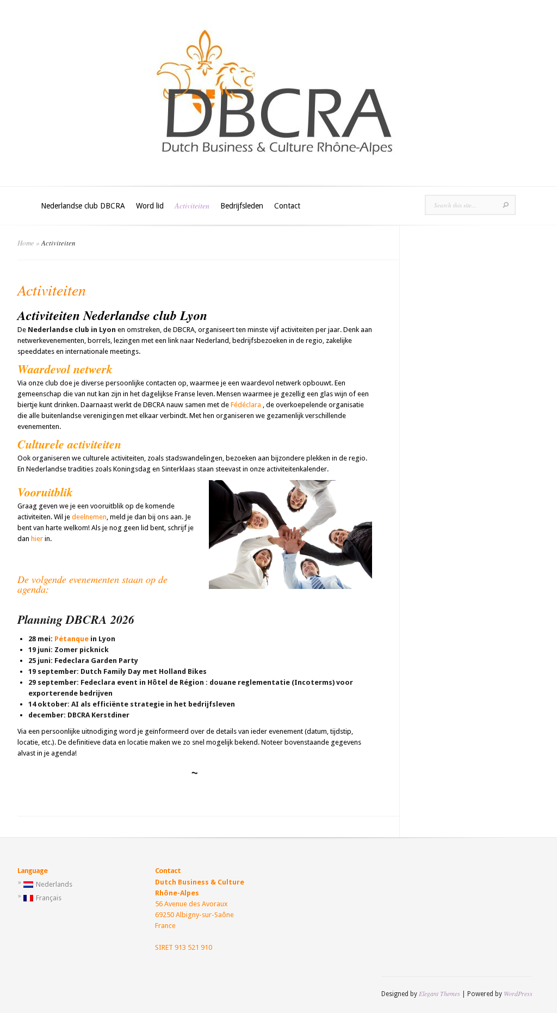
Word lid (150, 205)
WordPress (518, 993)
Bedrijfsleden (241, 205)
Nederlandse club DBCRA (83, 205)
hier (37, 539)
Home (25, 243)
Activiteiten (192, 205)
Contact (287, 205)
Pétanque (71, 639)
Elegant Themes (439, 993)
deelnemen (89, 517)
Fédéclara (246, 405)
